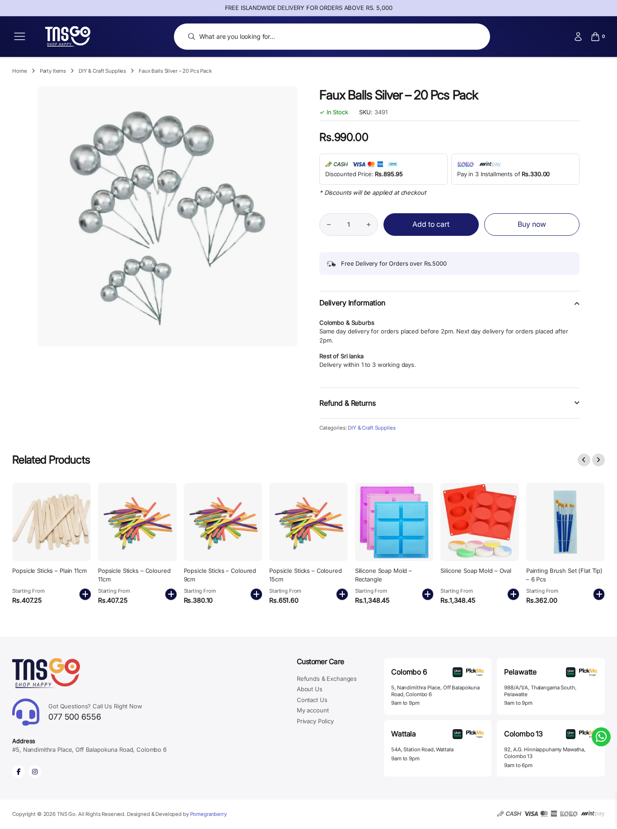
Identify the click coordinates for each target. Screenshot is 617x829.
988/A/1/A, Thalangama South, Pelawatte (540, 691)
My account (313, 710)
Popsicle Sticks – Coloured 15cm (305, 574)
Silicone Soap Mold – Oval (475, 570)
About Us (310, 689)
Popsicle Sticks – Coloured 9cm (220, 574)
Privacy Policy (315, 721)
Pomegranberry (208, 814)
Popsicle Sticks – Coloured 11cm (134, 574)
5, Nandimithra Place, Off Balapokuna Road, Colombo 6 (435, 691)
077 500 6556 (95, 712)
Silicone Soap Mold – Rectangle (383, 574)
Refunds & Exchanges (327, 678)
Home (19, 71)
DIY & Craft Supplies (102, 71)
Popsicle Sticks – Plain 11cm (49, 570)
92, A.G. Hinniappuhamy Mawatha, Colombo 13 (544, 752)
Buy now (532, 224)
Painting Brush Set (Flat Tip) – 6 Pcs (564, 574)
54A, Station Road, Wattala (422, 749)
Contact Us (312, 699)
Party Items (53, 71)
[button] (449, 308)
